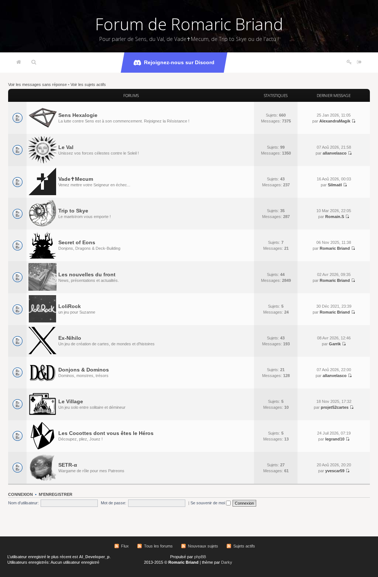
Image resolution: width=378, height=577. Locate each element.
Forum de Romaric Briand (189, 24)
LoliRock (69, 306)
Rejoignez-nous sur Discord (179, 62)
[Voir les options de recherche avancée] (33, 62)
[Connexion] (359, 62)
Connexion (20, 494)
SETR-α (67, 465)
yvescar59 (334, 471)
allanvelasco (335, 153)
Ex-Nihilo (69, 338)
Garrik (335, 344)
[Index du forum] (18, 62)
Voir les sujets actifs (88, 84)
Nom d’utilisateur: (23, 503)
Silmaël (335, 185)
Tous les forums (158, 546)
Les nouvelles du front (87, 274)
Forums (131, 95)
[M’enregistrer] (349, 62)
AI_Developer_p (94, 556)
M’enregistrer (55, 494)
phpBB (200, 556)
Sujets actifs (244, 546)
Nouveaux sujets (203, 546)
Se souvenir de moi (208, 503)
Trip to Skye (73, 211)
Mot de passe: (113, 503)
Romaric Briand (335, 248)
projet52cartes (334, 407)
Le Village (70, 401)
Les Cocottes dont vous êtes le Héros (106, 433)
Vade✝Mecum (75, 179)
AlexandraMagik (334, 121)
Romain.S (334, 216)
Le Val (65, 147)
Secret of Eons (76, 242)
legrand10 (334, 439)
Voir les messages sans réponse (37, 84)
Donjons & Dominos (83, 370)
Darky (226, 562)
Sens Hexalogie (77, 115)
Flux (125, 546)
